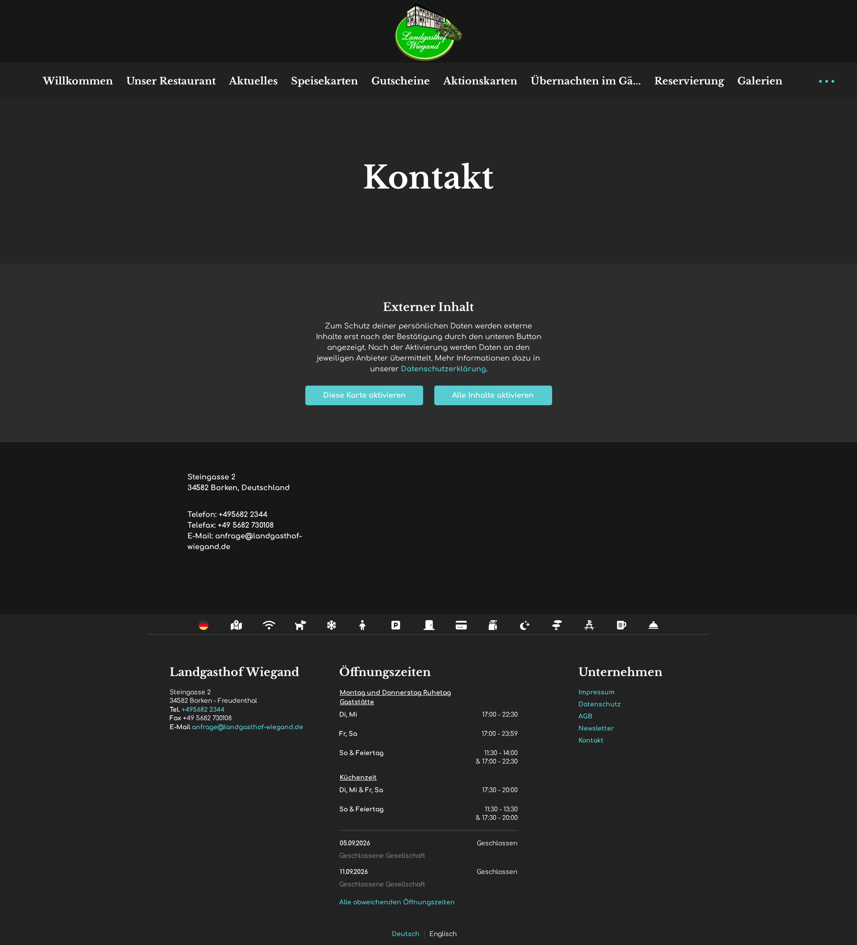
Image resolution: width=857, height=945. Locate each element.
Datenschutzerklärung (443, 369)
